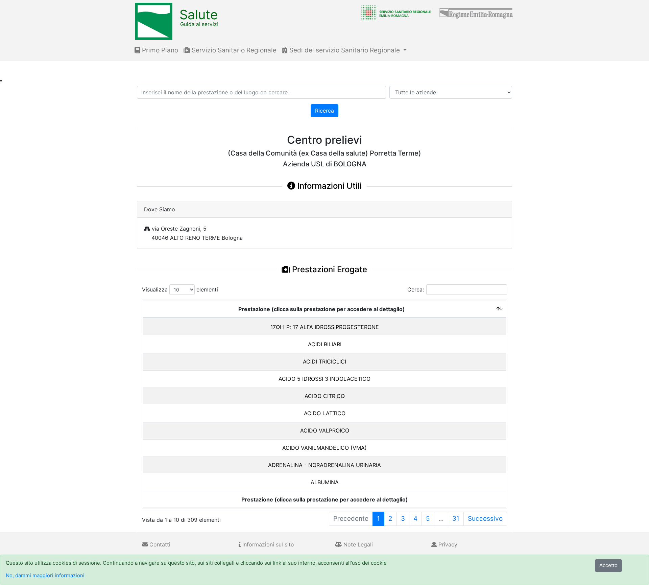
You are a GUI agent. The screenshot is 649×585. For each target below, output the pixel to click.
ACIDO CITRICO (325, 396)
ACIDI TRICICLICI (324, 361)
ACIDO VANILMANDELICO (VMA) (324, 447)
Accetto (608, 565)
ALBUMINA (325, 482)
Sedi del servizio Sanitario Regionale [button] (345, 50)
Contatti (159, 544)
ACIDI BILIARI (324, 344)
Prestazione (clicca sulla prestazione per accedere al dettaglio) (321, 309)
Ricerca (324, 110)
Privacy (447, 544)
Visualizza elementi (180, 289)
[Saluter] (394, 12)
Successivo (485, 518)
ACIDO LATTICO (324, 413)
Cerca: (415, 289)
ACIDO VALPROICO (324, 430)
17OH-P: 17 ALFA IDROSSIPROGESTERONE (324, 327)
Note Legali (357, 544)
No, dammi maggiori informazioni (45, 575)
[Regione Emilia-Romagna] (476, 12)
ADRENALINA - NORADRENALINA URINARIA (324, 465)
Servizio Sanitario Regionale (233, 50)
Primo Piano (159, 50)
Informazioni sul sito (267, 544)
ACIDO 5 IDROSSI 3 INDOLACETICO (324, 378)
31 (455, 518)
